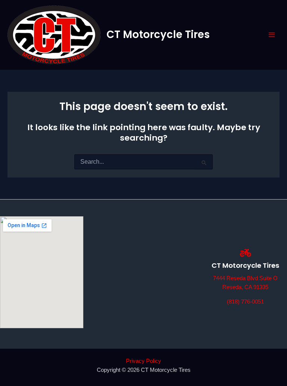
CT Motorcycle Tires (158, 34)
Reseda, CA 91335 (245, 287)
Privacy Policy (143, 361)
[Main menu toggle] (272, 35)
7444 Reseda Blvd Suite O (245, 278)
